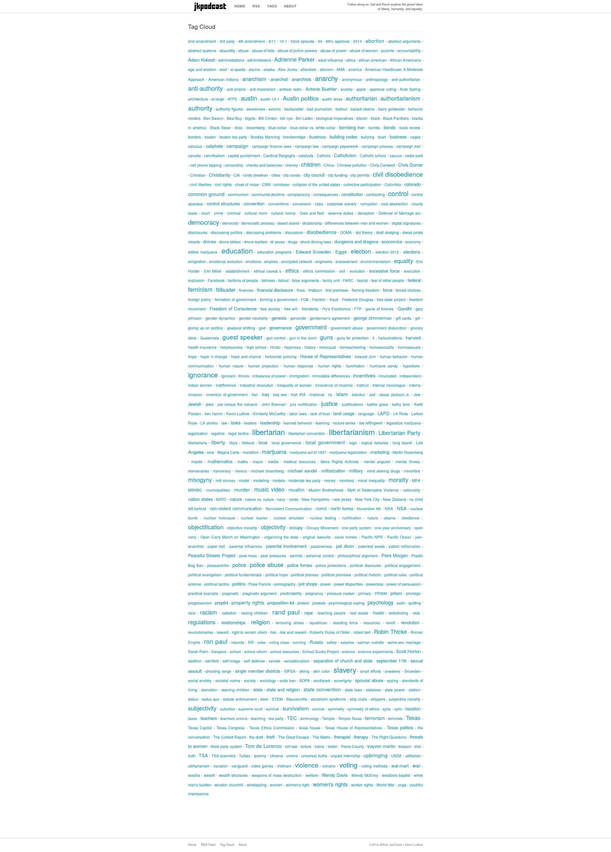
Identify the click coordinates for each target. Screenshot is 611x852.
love (210, 452)
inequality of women (294, 385)
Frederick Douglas (357, 299)
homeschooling (353, 347)
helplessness (231, 347)
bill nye (286, 118)
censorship (234, 165)
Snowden (412, 671)
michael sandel (302, 470)
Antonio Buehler (321, 88)
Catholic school (373, 155)
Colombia (393, 184)
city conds (291, 175)
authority (200, 107)
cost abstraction (394, 203)
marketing (379, 452)
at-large (217, 99)
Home (192, 844)
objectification (206, 527)
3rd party (227, 41)
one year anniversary (393, 527)
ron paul (215, 641)
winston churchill (229, 785)
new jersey (342, 499)
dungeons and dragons (356, 241)
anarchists (301, 79)
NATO (221, 499)
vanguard (240, 766)
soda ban (287, 680)
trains (319, 746)
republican (318, 622)
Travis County (352, 746)
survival (272, 709)
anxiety (347, 89)
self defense (254, 661)
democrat (230, 223)
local (262, 442)
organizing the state (281, 537)
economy (413, 241)
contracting (375, 194)
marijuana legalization (348, 452)
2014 (357, 41)
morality (398, 480)
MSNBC (195, 490)
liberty (218, 442)
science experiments (375, 651)
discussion (294, 232)
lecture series (344, 423)
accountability (409, 50)
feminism (200, 289)
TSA (203, 755)
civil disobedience (398, 174)
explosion (196, 280)
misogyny (200, 480)
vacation (220, 766)
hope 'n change (213, 356)
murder (242, 489)
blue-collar (277, 127)
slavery (345, 670)
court (205, 213)
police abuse (267, 564)
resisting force (345, 622)
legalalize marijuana (403, 423)
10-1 (283, 41)
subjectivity (202, 708)
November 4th (369, 508)
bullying (367, 137)
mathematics (220, 461)
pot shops (308, 583)
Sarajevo (218, 651)
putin (401, 603)
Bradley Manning (265, 137)
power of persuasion (403, 584)
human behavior (394, 356)
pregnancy (314, 593)
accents (387, 50)
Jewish (194, 404)
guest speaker (242, 336)
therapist (342, 736)
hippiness (292, 347)
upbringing (375, 755)
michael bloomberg (267, 471)
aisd (223, 69)
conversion (302, 203)
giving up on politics (205, 328)
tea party (276, 718)
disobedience (322, 231)
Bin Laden (304, 118)
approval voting (383, 89)
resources (371, 622)
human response (298, 366)
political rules (395, 574)
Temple (328, 718)
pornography (284, 584)
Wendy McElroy (364, 775)
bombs (374, 127)
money (330, 480)
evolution (357, 271)
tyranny (260, 755)
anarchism (254, 78)
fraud (334, 299)
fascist (362, 280)
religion (260, 622)
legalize (218, 433)
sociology (268, 680)
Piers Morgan (394, 555)
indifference (226, 385)
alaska (269, 69)
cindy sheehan (255, 175)
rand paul (286, 611)
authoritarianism (400, 98)
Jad (372, 394)
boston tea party (233, 137)
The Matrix (321, 737)
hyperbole (411, 366)
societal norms (227, 680)
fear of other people (387, 280)
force (387, 289)
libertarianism (352, 431)
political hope (276, 574)
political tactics (216, 584)
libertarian (268, 431)
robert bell (362, 632)
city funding (337, 175)
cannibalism (214, 155)
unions (292, 755)
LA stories (209, 423)
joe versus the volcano (237, 404)
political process (304, 574)
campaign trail (408, 146)
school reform (255, 651)
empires (271, 261)
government (311, 327)
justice (329, 403)
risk (273, 632)
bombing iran (352, 127)
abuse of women (364, 50)
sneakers (392, 671)
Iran (255, 394)
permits (296, 555)
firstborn (315, 290)
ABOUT (290, 6)
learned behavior (297, 423)
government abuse (347, 328)
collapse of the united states (316, 184)
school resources (284, 651)
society (250, 680)
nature (236, 499)
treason (405, 746)
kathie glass (377, 404)
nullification (351, 518)
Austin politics (301, 98)
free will (291, 309)
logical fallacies (374, 442)
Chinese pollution (352, 165)
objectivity (273, 527)
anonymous (352, 79)
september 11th (391, 660)
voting (348, 764)
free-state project (391, 299)
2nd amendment (202, 41)
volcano (329, 766)
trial (418, 746)
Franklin (319, 299)
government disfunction (386, 328)
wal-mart (400, 765)
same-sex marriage (404, 642)
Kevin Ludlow (238, 413)
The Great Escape (293, 737)
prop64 (221, 602)
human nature (231, 366)
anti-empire (236, 89)
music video (269, 489)
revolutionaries (200, 632)
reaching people (331, 613)
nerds (293, 499)
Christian (197, 175)
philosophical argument (358, 555)
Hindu (275, 347)
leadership (270, 422)
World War (385, 785)
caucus (396, 155)
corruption (368, 203)
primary (364, 593)
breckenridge (294, 137)
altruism (326, 69)
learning (322, 423)
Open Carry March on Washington (230, 537)
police (239, 564)
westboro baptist (396, 775)
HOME (239, 6)
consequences (325, 194)
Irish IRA (298, 394)
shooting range (218, 671)
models (279, 480)
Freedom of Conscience (233, 308)
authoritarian (361, 98)
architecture (198, 99)
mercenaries (198, 471)
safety (332, 642)
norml (321, 508)
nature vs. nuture (259, 499)
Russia (316, 642)
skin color (321, 671)
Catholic (324, 155)
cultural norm (256, 213)
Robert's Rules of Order (330, 632)
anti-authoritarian (406, 79)
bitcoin (362, 118)
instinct (363, 385)
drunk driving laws (315, 241)
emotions (253, 261)
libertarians (197, 442)
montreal (346, 480)
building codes (343, 136)
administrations (231, 60)
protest (303, 603)
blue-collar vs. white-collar (312, 127)
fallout (283, 280)
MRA (416, 480)
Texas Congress (230, 727)
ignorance (203, 374)
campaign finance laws (271, 146)
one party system (356, 527)
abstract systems (202, 50)
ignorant (228, 376)
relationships (233, 622)
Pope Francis (259, 584)
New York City (367, 499)
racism (208, 612)
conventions (278, 203)
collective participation (362, 184)
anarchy (326, 78)
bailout (341, 109)
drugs (292, 241)
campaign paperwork (340, 146)
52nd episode (302, 41)
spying (392, 680)
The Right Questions (388, 737)
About (243, 844)
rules (261, 642)
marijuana (274, 451)
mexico (241, 471)
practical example (203, 593)
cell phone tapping (205, 165)
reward (222, 632)
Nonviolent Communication (289, 508)
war (416, 765)
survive (318, 709)
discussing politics (226, 232)
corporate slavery (341, 203)
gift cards (403, 318)
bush (382, 137)
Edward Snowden (313, 251)
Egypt (341, 251)
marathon (251, 452)
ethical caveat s (267, 271)
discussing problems (263, 232)
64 (320, 41)
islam (342, 393)
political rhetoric (367, 574)
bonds (389, 127)
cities (275, 175)
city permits (359, 175)
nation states (200, 499)
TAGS (272, 6)
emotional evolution (225, 261)
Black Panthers (396, 118)
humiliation (355, 366)
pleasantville (218, 565)
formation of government (235, 299)
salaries (347, 642)
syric (398, 709)
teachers (208, 718)
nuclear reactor (254, 518)
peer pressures (273, 555)
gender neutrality (253, 318)
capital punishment (244, 155)
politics (238, 583)
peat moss (248, 555)
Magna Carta (228, 452)
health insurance (202, 347)
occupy (296, 527)
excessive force (384, 270)
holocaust (327, 347)
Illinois (243, 376)
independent (410, 376)
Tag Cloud (227, 844)
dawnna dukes (340, 213)
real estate (359, 613)
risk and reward (293, 632)
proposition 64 (280, 602)
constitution (352, 194)
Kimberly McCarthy (269, 413)
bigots (250, 118)
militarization (333, 470)
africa (350, 60)
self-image (231, 661)
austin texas (332, 99)
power (325, 584)
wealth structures (233, 775)
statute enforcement (239, 699)
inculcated (387, 376)
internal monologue (388, 385)
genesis (279, 317)
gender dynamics (220, 318)
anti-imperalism (263, 89)
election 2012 (387, 252)
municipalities (218, 490)
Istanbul (358, 394)
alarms (254, 69)
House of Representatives (325, 356)
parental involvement (286, 546)
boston (210, 137)
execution (412, 271)
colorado (412, 184)
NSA (401, 508)
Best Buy (234, 118)
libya (233, 442)
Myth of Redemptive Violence (373, 490)
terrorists (395, 718)
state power (395, 690)
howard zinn (365, 356)
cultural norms (283, 213)
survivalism (296, 708)
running (299, 642)
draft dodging (387, 232)
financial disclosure (275, 289)
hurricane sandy (384, 366)
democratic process (257, 223)
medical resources (300, 461)
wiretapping (257, 785)
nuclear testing (323, 518)
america (355, 69)
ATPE (232, 99)
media (273, 461)
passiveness (321, 546)
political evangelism (205, 574)
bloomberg (256, 127)
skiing (304, 671)
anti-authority (205, 88)
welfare (312, 775)
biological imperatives (334, 118)
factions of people (243, 280)
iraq (265, 394)
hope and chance (246, 356)
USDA (396, 755)
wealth (209, 775)
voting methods (374, 766)
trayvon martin (381, 746)
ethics (292, 270)
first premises (337, 290)
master (197, 461)
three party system (226, 746)
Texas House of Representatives (353, 727)
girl (417, 318)
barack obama (363, 109)
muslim (296, 489)
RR (251, 642)
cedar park (414, 155)
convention (254, 203)
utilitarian (413, 755)
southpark (322, 680)
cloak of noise (247, 184)
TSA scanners (223, 755)
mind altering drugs (383, 471)
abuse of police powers (297, 50)
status (193, 699)
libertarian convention (306, 433)
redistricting (398, 613)
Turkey (244, 755)
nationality (411, 490)
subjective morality (405, 699)
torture (306, 746)
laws (236, 422)
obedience (410, 518)
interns (415, 385)
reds (416, 613)
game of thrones (380, 309)
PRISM (381, 593)
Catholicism (345, 155)
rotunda (237, 642)
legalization (198, 433)
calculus (195, 146)
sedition (194, 661)
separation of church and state (343, 660)
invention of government (227, 394)
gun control (275, 338)
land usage (343, 413)
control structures (223, 203)
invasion (195, 394)
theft (270, 736)
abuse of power (333, 50)
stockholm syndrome (328, 699)
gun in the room (302, 338)
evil (342, 271)
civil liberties (200, 184)
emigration (197, 261)
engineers (323, 261)
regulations (202, 622)
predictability (291, 593)
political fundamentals (243, 574)
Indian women (200, 385)
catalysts (306, 155)
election (361, 251)
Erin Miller (212, 271)
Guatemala (209, 338)
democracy (203, 222)
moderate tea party (305, 480)
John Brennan (274, 404)
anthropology (377, 79)
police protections (331, 565)
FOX (305, 299)
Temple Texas (350, 718)
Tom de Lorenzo (263, 745)
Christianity (219, 174)
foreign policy (199, 299)
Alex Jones (287, 69)
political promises (336, 574)
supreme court (250, 709)
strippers (378, 699)
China (329, 165)
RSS (256, 6)
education (237, 250)
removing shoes (289, 622)
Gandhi (405, 308)
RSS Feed (208, 844)
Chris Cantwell (382, 165)
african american (372, 60)
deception (366, 213)
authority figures (229, 109)
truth (191, 755)
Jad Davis (395, 844)
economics (391, 241)
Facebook (216, 280)
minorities (412, 471)
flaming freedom (365, 290)
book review (410, 127)
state (258, 689)
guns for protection (353, 338)
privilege (413, 593)
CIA (236, 175)
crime (218, 213)
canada (194, 155)
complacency (299, 194)
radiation (229, 613)
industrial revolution (256, 385)
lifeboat (248, 442)
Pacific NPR (372, 537)
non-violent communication (236, 508)
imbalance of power (269, 376)
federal (414, 280)
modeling (261, 480)
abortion (374, 40)
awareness (256, 109)
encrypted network (296, 261)
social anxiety (199, 680)
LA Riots (400, 413)
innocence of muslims (334, 385)
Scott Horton (408, 651)
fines (301, 290)
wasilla (194, 775)
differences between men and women (357, 223)
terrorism (375, 717)
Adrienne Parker (294, 59)
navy (281, 499)
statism (415, 690)
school (235, 651)
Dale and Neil (312, 213)
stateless (373, 690)
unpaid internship (345, 755)
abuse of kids (263, 50)
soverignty (343, 680)
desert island (288, 223)
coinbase (281, 184)
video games (262, 766)
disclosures (197, 232)
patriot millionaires (404, 546)
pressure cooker (340, 593)
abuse (243, 50)
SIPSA (289, 671)
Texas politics (400, 727)
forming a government (278, 299)
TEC (292, 717)
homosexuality (381, 347)
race (191, 613)
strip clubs (358, 699)
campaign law (307, 146)
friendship (310, 309)
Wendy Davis (335, 775)
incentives (364, 375)
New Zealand (394, 499)
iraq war (280, 394)
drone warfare (255, 241)
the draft (256, 737)
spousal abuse (369, 680)
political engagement (403, 565)
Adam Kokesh (201, 59)
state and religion (283, 689)
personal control (320, 555)
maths (242, 461)
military (356, 470)
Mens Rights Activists (340, 461)
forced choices (408, 290)
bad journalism (319, 109)
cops (319, 203)
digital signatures (406, 223)
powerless (374, 584)
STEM (277, 699)
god (262, 328)
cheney (291, 165)
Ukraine (276, 755)
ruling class (279, 642)
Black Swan (220, 127)
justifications (352, 404)
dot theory (364, 232)
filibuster (225, 289)
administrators (259, 60)
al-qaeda (237, 69)
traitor (332, 746)
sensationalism (297, 661)
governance (280, 327)
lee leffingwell (371, 423)
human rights (329, 366)
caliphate (214, 146)
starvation (209, 690)
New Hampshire (315, 499)
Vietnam (284, 766)
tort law (291, 746)
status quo (210, 699)
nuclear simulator (289, 518)
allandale (308, 69)
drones (209, 241)
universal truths (314, 755)
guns (326, 337)
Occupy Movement (322, 527)
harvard (413, 337)
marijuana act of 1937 (308, 452)
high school (256, 347)
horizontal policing (280, 356)
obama (389, 518)
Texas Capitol (200, 727)
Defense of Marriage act (399, 213)
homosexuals (409, 347)
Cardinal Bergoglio (279, 155)
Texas (413, 718)
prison (396, 593)
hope (192, 356)
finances (246, 290)
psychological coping (346, 603)
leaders (250, 423)
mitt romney (225, 480)
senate (274, 661)
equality (403, 261)
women (276, 785)
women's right (298, 785)
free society (270, 309)
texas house (309, 727)
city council (314, 174)
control (398, 193)
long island (402, 442)
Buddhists (317, 137)
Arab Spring (410, 89)
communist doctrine (268, 194)
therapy (361, 736)
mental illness (407, 461)
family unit (331, 280)
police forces (299, 565)
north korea (342, 508)
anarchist (279, 79)
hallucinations (390, 338)
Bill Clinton (267, 118)
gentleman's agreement (330, 318)
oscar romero (346, 537)
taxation (413, 708)
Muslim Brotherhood (326, 490)
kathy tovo (401, 404)
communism (238, 194)
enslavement (346, 261)
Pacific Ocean (399, 537)
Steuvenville (296, 699)
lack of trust (320, 413)
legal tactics (238, 433)
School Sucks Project (320, 651)
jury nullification (303, 404)
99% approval (337, 41)
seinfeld (212, 661)
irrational (317, 394)
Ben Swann (213, 118)
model (244, 480)
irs (330, 394)
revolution (410, 622)
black (375, 118)
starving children (235, 690)
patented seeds (371, 546)
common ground (206, 193)
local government (325, 442)
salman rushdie (371, 642)
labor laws (298, 413)
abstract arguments (404, 41)
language (366, 413)
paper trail (216, 546)
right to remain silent (249, 632)
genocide (298, 318)
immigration (299, 376)
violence (306, 764)
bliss (238, 127)
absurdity (227, 50)
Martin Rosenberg (408, 452)
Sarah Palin (198, 651)
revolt (390, 622)
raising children (254, 613)
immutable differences (331, 376)
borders (194, 137)
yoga (402, 785)
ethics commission (319, 271)
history (310, 347)
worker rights (362, 785)
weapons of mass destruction (277, 775)
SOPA (304, 680)
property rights (248, 602)
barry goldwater (391, 109)
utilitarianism (199, 766)
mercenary (222, 471)
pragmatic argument (259, 593)
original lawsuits (317, 537)
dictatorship (312, 223)
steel (264, 699)
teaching (258, 718)
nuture (372, 518)
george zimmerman (373, 317)
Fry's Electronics (336, 309)
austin (249, 98)
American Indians (223, 79)
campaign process (377, 146)
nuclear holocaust (219, 518)
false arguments (305, 280)
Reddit (378, 613)
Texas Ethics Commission (272, 727)
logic (353, 442)
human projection (263, 366)
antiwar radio (290, 89)
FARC (348, 280)
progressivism (200, 603)
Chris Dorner (410, 164)
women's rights (330, 784)
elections (411, 251)
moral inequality (371, 480)
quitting (414, 603)
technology (309, 718)
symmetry (336, 709)
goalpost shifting (241, 328)
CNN (266, 184)
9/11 (272, 41)
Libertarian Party (400, 433)
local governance (286, 442)
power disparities (348, 584)
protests (319, 603)
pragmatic (230, 593)
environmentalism (375, 261)
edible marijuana (202, 252)
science (348, 651)
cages (415, 137)
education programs (274, 252)
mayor (258, 461)
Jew (417, 394)
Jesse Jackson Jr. (394, 394)
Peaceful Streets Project (211, 555)
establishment (237, 271)
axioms (275, 109)
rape (308, 612)
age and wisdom (202, 69)
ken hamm (214, 413)
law (224, 423)
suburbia (227, 709)
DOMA (346, 232)
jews (210, 404)
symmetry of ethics (363, 709)
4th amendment (251, 41)
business (398, 136)
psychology (381, 602)
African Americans (405, 60)
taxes (192, 718)
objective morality (242, 527)
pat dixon (345, 546)
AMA (341, 69)
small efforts (370, 671)
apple (361, 89)
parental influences (245, 546)
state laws (353, 690)
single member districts (257, 670)
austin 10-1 (269, 99)
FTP (358, 309)
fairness (268, 280)
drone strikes (230, 241)
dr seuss (277, 241)
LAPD (384, 413)
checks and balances (264, 165)
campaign (237, 145)
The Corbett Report (229, 737)
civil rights (223, 184)
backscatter (294, 109)
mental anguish (377, 461)
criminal (234, 213)
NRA (389, 508)
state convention (322, 689)
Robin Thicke (390, 631)
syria (387, 709)
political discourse (365, 565)
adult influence (330, 60)
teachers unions (234, 718)
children (311, 164)
